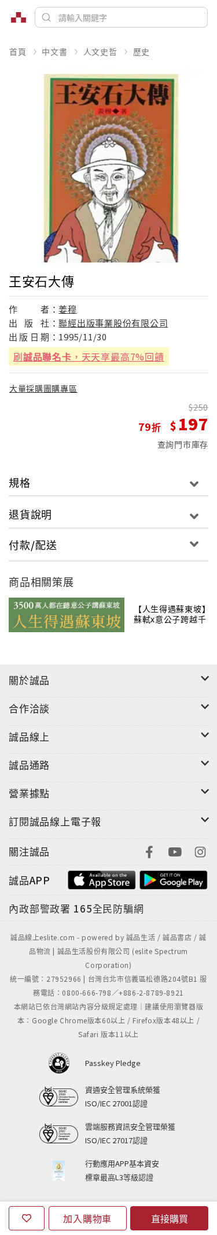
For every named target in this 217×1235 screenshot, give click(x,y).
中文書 (54, 51)
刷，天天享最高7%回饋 (88, 356)
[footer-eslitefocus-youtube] (175, 850)
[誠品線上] (18, 17)
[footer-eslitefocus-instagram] (200, 850)
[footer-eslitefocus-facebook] (149, 850)
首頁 (18, 51)
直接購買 (169, 1218)
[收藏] (27, 1218)
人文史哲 (100, 51)
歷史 (141, 51)
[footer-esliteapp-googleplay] (173, 879)
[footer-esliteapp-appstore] (102, 879)
